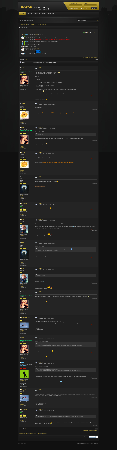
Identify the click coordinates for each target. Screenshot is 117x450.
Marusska (26, 53)
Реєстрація (51, 13)
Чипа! (23, 103)
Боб (22, 177)
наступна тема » (94, 57)
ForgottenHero (25, 317)
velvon (26, 34)
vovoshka (26, 37)
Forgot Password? (73, 8)
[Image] (37, 48)
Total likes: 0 (22, 86)
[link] (36, 34)
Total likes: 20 (23, 380)
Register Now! (83, 8)
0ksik (22, 68)
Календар (37, 13)
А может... (40, 67)
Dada (22, 219)
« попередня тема (87, 57)
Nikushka (24, 203)
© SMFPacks (94, 32)
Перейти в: (86, 436)
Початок (22, 13)
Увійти (43, 13)
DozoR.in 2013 (22, 443)
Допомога (29, 13)
